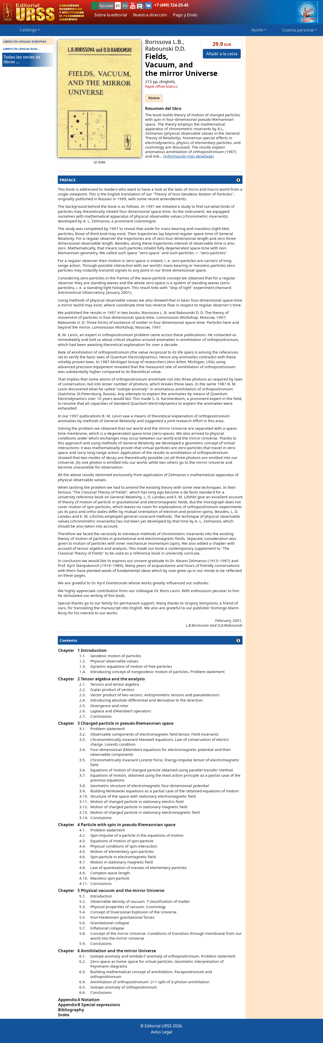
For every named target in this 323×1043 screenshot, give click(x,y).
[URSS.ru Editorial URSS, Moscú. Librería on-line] (44, 12)
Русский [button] (106, 5)
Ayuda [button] (257, 30)
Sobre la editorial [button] (110, 15)
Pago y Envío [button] (185, 15)
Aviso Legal (161, 1032)
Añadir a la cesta (221, 53)
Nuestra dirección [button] (150, 15)
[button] (132, 5)
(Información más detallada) (188, 156)
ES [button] (118, 5)
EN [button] (125, 5)
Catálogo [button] (28, 30)
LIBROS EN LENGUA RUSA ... (22, 49)
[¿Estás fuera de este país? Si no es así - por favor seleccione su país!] (94, 6)
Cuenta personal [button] (298, 30)
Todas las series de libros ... (22, 59)
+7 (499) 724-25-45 (171, 5)
